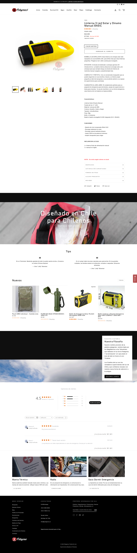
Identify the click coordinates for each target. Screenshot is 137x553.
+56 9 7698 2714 (45, 510)
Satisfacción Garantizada (96, 168)
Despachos (90, 164)
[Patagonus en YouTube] (80, 515)
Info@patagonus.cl (46, 521)
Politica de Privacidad (18, 512)
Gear (75, 10)
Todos (121, 280)
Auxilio (69, 10)
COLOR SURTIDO (91, 46)
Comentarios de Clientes (18, 531)
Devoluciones (15, 515)
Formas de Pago (92, 172)
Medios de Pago (16, 523)
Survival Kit (54, 10)
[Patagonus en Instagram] (74, 515)
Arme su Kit (15, 525)
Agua (62, 10)
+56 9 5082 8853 (45, 507)
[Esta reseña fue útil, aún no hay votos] (107, 434)
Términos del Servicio (18, 520)
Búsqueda (15, 504)
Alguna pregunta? (93, 176)
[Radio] (68, 467)
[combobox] (46, 417)
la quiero (17, 488)
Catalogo (14, 528)
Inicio (38, 10)
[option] (68, 2)
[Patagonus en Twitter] (83, 515)
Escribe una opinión (95, 402)
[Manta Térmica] (30, 467)
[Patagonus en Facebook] (77, 515)
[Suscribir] (96, 510)
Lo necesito (94, 488)
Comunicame (56, 488)
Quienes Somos (112, 376)
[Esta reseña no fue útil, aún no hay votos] (110, 434)
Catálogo (89, 10)
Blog (13, 510)
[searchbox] (30, 417)
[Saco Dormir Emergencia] (106, 467)
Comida (45, 10)
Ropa (81, 10)
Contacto (97, 10)
